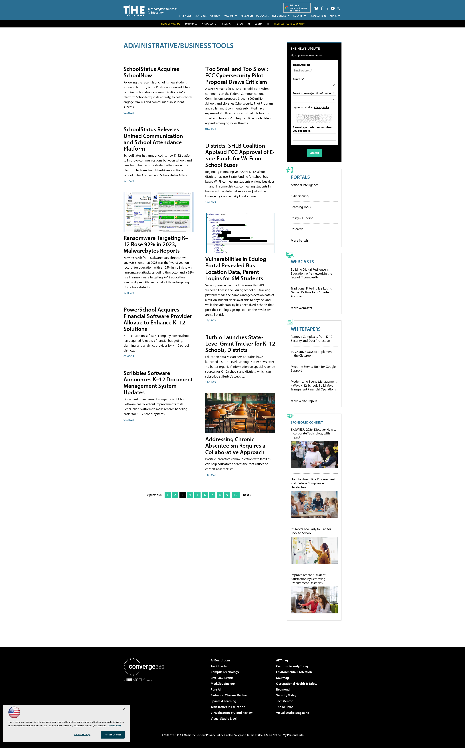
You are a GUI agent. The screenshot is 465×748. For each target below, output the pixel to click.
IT (268, 23)
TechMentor (284, 701)
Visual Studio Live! (224, 718)
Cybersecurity (300, 196)
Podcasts (262, 15)
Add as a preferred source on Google (298, 8)
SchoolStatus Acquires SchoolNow (151, 72)
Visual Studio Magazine (292, 713)
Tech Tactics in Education (228, 707)
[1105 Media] (145, 700)
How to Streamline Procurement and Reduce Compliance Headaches (313, 483)
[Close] (124, 709)
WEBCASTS (302, 261)
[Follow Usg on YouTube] (333, 8)
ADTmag (282, 660)
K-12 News (185, 15)
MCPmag (282, 678)
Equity (259, 23)
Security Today (286, 695)
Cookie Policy (232, 735)
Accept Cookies (113, 734)
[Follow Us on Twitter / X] (327, 8)
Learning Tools (301, 207)
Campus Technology (225, 672)
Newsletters (318, 15)
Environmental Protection (294, 672)
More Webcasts (301, 308)
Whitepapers (306, 329)
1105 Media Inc (186, 735)
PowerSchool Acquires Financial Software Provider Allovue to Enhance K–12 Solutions (158, 319)
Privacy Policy (321, 107)
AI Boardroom (220, 660)
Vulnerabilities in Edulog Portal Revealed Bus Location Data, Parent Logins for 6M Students (235, 268)
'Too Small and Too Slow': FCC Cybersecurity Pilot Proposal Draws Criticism (236, 75)
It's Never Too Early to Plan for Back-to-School (311, 531)
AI (249, 23)
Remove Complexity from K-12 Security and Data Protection (311, 338)
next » (247, 495)
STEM (240, 23)
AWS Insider (219, 666)
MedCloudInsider (223, 683)
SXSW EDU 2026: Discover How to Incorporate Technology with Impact (314, 433)
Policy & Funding (302, 218)
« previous (154, 495)
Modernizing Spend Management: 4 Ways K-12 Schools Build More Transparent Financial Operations (314, 385)
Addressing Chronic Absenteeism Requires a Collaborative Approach (235, 445)
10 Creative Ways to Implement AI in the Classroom (313, 354)
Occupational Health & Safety (296, 683)
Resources (279, 15)
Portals (300, 177)
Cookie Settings (82, 734)
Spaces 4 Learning (223, 701)
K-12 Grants (209, 23)
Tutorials (191, 23)
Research (247, 15)
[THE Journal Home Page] (150, 11)
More (333, 15)
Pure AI (216, 689)
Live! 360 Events (222, 678)
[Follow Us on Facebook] (322, 8)
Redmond (283, 689)
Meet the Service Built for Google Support (313, 368)
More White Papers (304, 401)
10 (235, 495)
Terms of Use (255, 735)
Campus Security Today (292, 666)
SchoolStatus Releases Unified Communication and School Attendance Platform (153, 138)
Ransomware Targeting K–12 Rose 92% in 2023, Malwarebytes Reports (156, 244)
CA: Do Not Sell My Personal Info (284, 735)
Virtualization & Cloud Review (231, 713)
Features (201, 15)
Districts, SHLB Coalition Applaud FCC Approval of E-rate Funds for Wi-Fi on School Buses (239, 155)
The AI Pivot (284, 707)
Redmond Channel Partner (229, 695)
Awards (229, 15)
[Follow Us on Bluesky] (316, 8)
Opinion (215, 15)
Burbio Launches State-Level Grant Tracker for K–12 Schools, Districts (240, 343)
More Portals (300, 240)
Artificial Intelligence (304, 185)
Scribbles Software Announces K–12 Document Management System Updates (158, 382)
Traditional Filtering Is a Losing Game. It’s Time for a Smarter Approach (311, 292)
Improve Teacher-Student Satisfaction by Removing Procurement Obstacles (308, 579)
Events (298, 15)
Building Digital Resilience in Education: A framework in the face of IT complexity (311, 273)
